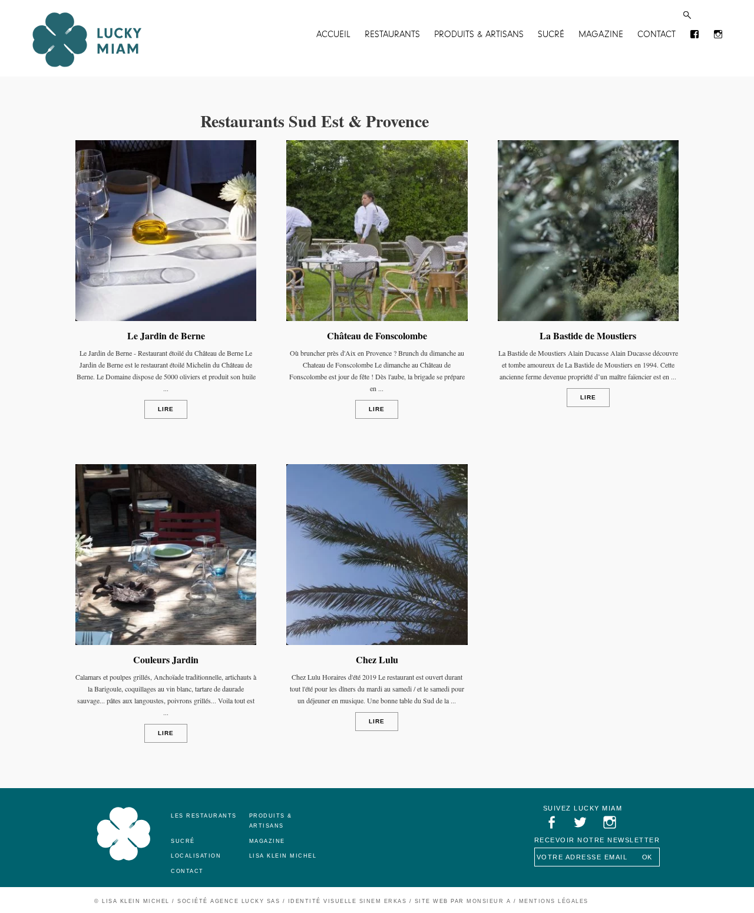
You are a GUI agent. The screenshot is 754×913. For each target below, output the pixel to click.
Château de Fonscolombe (377, 335)
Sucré (551, 34)
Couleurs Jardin (166, 659)
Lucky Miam (123, 834)
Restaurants (392, 34)
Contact (656, 34)
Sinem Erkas (383, 901)
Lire (166, 409)
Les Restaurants (204, 816)
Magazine (600, 34)
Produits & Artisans (479, 34)
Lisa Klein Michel (283, 856)
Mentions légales (553, 901)
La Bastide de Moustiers (588, 335)
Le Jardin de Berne (166, 335)
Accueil (333, 34)
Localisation (196, 856)
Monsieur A (489, 901)
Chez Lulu (377, 659)
